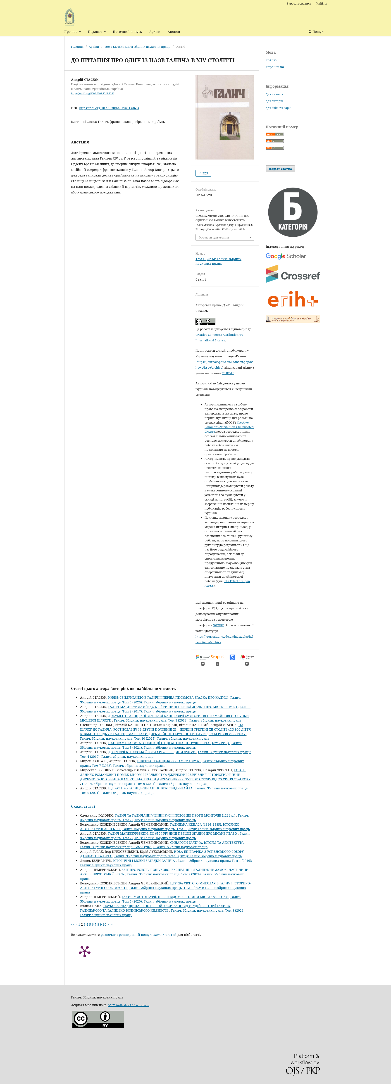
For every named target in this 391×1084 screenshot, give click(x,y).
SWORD (218, 625)
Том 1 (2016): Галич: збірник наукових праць (137, 47)
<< (73, 924)
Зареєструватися (299, 3)
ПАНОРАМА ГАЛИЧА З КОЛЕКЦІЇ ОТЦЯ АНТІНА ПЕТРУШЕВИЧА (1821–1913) (169, 743)
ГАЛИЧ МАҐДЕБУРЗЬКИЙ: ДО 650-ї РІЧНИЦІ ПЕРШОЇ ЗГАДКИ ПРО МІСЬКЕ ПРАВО (173, 707)
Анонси (174, 31)
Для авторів (274, 101)
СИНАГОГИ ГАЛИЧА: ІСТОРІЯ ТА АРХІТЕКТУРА (207, 842)
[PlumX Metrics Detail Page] (84, 951)
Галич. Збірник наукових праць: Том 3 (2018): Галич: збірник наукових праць (177, 720)
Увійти (321, 3)
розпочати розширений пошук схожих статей (138, 934)
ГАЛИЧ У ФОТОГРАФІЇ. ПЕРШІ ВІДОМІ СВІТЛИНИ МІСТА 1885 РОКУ (175, 897)
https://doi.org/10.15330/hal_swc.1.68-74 (109, 108)
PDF (205, 173)
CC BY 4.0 (228, 373)
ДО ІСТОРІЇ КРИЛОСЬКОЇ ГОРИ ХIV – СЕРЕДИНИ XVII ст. (152, 752)
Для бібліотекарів (278, 108)
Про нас (71, 31)
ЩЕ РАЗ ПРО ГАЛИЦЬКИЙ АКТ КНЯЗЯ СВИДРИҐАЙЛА (150, 788)
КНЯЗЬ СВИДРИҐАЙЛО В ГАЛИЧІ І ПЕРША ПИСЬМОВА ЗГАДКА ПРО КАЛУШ (168, 697)
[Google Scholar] (286, 259)
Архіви (154, 31)
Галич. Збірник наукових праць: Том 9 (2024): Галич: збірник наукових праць (145, 783)
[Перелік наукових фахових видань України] (293, 238)
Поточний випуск (127, 31)
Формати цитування (214, 237)
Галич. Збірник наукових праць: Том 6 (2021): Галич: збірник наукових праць (161, 745)
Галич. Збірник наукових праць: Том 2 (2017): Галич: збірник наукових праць (165, 709)
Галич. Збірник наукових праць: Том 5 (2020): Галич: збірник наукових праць (160, 699)
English (271, 60)
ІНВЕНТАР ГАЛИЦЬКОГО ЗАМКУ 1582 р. (169, 761)
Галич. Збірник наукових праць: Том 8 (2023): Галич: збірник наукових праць (143, 847)
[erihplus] (293, 309)
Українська (275, 67)
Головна (77, 47)
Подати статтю (280, 169)
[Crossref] (293, 282)
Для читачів (274, 94)
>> (112, 924)
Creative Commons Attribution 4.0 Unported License (229, 427)
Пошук (318, 31)
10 (104, 924)
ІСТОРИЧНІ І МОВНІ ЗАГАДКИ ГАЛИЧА (144, 860)
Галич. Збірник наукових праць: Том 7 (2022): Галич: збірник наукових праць (162, 763)
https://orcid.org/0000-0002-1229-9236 (92, 93)
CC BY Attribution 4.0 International (128, 1005)
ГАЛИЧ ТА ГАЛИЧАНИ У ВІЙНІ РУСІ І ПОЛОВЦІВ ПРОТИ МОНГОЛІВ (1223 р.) (175, 815)
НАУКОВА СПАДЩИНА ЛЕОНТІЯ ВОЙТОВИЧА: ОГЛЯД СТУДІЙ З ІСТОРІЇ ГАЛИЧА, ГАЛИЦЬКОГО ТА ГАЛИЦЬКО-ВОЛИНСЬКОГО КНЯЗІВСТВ (155, 908)
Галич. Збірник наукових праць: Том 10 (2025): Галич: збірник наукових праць (144, 738)
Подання (95, 31)
